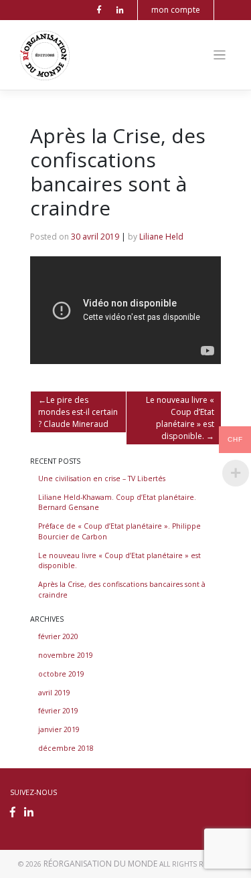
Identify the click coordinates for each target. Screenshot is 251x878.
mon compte (175, 9)
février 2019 (58, 710)
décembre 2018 (66, 748)
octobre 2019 (61, 674)
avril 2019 (54, 692)
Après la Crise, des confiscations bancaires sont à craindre (121, 590)
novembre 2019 (65, 655)
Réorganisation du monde (100, 863)
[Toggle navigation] (220, 55)
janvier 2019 (59, 729)
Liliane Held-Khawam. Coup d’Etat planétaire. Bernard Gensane (117, 503)
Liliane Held (161, 236)
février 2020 (58, 636)
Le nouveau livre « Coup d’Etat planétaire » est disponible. (180, 418)
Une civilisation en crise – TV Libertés (101, 478)
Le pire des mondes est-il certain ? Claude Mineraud (78, 412)
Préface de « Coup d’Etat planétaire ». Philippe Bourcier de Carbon (119, 531)
